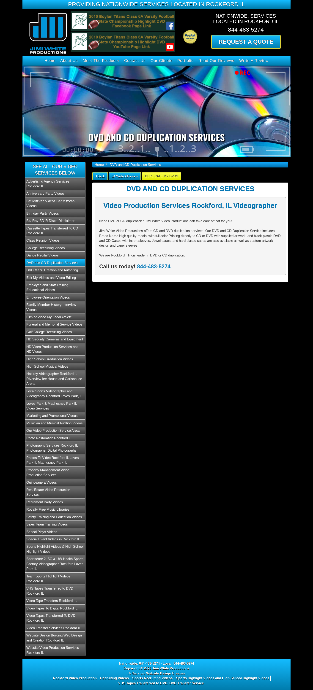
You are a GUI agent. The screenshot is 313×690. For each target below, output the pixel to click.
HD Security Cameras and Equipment (54, 339)
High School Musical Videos (47, 366)
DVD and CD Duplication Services (52, 263)
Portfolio (185, 61)
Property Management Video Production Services (47, 472)
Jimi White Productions (170, 668)
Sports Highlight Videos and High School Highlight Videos (222, 678)
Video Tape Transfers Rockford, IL (51, 601)
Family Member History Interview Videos (51, 307)
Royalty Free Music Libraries (47, 509)
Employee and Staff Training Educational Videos (47, 287)
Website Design (158, 673)
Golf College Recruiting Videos (49, 332)
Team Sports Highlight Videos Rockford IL (48, 578)
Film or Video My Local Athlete (49, 317)
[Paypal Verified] (190, 28)
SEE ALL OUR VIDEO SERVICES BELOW (55, 170)
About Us (69, 61)
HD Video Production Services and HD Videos (52, 349)
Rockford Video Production (75, 678)
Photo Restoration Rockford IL (48, 438)
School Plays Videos (41, 532)
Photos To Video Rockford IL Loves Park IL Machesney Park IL (52, 460)
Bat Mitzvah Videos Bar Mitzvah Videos (50, 203)
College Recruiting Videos (45, 248)
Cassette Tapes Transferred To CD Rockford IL (52, 230)
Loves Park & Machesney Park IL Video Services (51, 406)
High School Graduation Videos (49, 359)
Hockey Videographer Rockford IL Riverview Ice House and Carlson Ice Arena (54, 378)
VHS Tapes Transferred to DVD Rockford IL (49, 590)
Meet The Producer (101, 61)
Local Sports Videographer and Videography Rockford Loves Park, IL (54, 393)
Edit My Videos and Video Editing (51, 278)
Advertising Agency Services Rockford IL (47, 183)
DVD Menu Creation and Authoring (52, 270)
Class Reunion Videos (43, 240)
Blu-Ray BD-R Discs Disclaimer (50, 221)
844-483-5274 (153, 266)
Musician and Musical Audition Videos (54, 423)
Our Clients (162, 61)
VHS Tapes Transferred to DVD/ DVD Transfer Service (161, 683)
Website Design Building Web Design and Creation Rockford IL (54, 637)
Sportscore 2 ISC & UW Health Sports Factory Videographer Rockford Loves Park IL (54, 564)
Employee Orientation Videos (48, 297)
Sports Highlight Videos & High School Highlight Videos (54, 548)
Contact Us (135, 61)
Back (101, 176)
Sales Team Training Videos (47, 524)
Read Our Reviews (216, 61)
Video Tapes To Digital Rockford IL (51, 608)
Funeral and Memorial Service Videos (54, 324)
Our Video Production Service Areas (53, 430)
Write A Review (254, 61)
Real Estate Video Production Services (48, 492)
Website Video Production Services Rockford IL (52, 650)
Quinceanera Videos (41, 482)
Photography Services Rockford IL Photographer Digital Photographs (52, 447)
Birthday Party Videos (42, 213)
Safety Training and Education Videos (54, 517)
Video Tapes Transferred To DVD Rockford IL (50, 618)
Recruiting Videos (114, 678)
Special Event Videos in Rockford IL (53, 539)
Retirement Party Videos (44, 502)
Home (49, 61)
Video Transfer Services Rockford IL (53, 628)
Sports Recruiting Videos (152, 678)
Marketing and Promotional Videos (52, 416)
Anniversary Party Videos (45, 193)
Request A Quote (246, 41)
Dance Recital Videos (42, 255)
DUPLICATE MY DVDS (161, 176)
